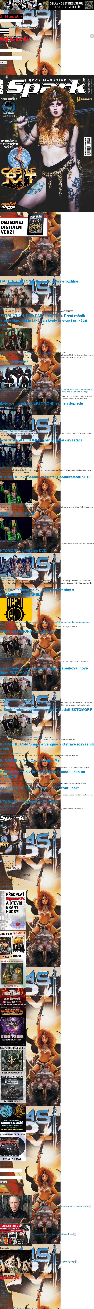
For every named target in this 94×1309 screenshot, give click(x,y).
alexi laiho (76, 392)
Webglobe (4, 1304)
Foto (2, 243)
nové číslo (41, 392)
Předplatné (4, 1290)
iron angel (84, 392)
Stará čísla (4, 259)
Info (2, 250)
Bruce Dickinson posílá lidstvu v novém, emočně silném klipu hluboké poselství (60, 1206)
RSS (29, 27)
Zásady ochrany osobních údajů (15, 252)
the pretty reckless (10, 392)
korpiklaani (70, 389)
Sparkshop (4, 261)
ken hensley (25, 389)
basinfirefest (37, 737)
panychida (49, 392)
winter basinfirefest (21, 504)
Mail (26, 27)
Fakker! (3, 1293)
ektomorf (10, 309)
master (16, 352)
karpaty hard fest (48, 352)
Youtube (21, 27)
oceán (37, 622)
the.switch (16, 622)
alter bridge (79, 389)
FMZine (3, 1300)
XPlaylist (4, 1302)
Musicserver (5, 1297)
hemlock (75, 622)
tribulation (57, 392)
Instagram (9, 27)
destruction (31, 352)
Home (3, 238)
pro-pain (10, 352)
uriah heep (11, 389)
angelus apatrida (60, 389)
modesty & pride (19, 737)
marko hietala (67, 392)
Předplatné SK (6, 257)
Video (3, 245)
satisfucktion (58, 622)
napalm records (25, 431)
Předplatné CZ (6, 254)
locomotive (67, 622)
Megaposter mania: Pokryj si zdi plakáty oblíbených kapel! (53, 1234)
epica (18, 389)
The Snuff (8, 737)
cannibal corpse (20, 700)
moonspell (34, 389)
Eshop (15, 27)
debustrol (42, 389)
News (3, 240)
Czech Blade (5, 1295)
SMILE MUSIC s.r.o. (15, 1308)
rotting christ (22, 392)
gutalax (38, 352)
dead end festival (46, 622)
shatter (16, 309)
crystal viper (32, 392)
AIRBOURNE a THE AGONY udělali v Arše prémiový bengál (53, 1261)
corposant (24, 622)
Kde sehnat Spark (7, 263)
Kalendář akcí (6, 247)
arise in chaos (84, 622)
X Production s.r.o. (30, 1308)
